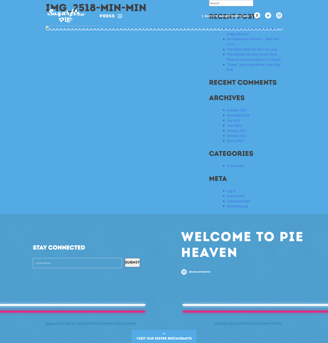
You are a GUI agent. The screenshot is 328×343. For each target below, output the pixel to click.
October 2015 (236, 135)
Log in (231, 191)
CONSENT (130, 323)
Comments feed (238, 201)
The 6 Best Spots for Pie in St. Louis (252, 49)
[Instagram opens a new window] (279, 16)
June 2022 (234, 125)
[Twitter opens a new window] (268, 16)
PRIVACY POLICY (112, 323)
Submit (132, 262)
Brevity (268, 323)
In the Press (235, 166)
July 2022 (233, 120)
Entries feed (235, 196)
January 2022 (236, 130)
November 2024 (238, 115)
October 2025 (236, 110)
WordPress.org (237, 206)
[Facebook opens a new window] (257, 16)
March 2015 (235, 141)
